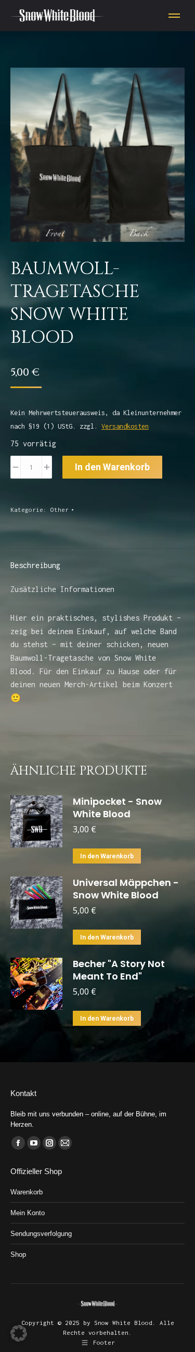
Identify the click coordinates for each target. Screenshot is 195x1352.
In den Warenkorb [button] (107, 856)
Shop (18, 1254)
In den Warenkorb (112, 466)
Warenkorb (26, 1192)
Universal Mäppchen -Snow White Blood (126, 889)
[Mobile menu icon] (174, 15)
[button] (18, 1333)
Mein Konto (27, 1213)
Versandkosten (125, 426)
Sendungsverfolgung (41, 1234)
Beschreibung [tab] (35, 565)
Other (59, 509)
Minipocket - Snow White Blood (117, 807)
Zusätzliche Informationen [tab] (62, 589)
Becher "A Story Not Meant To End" (119, 970)
